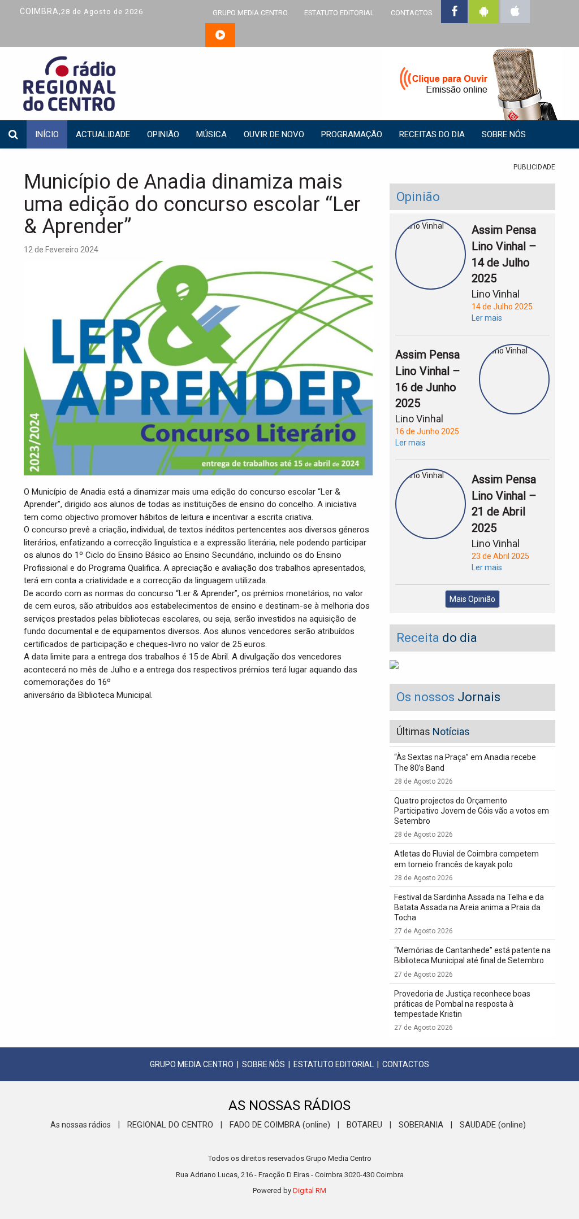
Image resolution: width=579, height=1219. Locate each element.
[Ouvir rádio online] (220, 35)
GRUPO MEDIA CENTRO (250, 12)
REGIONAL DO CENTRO (170, 1125)
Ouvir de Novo (274, 134)
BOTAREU (364, 1125)
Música (211, 134)
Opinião (163, 134)
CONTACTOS (411, 12)
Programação (351, 134)
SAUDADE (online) (493, 1125)
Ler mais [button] (487, 317)
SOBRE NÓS (263, 1064)
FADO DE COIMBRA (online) (280, 1125)
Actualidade (103, 134)
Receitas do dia (432, 134)
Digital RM (309, 1190)
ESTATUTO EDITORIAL (339, 12)
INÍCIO (47, 134)
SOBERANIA (421, 1125)
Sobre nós (504, 134)
